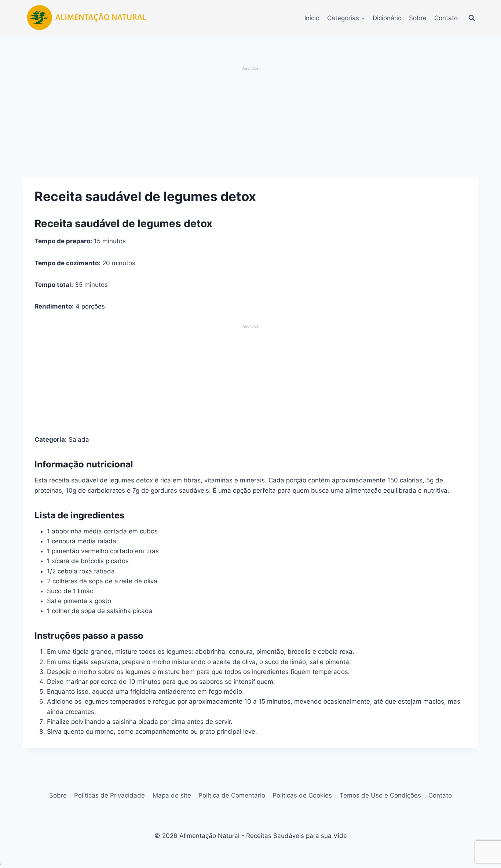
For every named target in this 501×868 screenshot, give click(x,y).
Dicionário (387, 18)
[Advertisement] (251, 122)
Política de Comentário (231, 795)
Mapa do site (172, 795)
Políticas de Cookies (302, 795)
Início (311, 18)
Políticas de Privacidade (109, 795)
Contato (446, 18)
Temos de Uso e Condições (380, 795)
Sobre (418, 18)
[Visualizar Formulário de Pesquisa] (471, 18)
